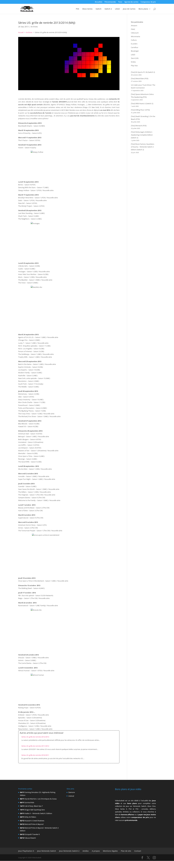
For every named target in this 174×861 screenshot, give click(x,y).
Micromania (135, 36)
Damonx (71, 792)
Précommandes (110, 2)
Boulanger (135, 51)
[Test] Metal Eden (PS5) (139, 78)
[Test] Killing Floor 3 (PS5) (140, 110)
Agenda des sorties (131, 2)
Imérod (71, 796)
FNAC (133, 29)
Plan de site (126, 851)
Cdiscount (135, 33)
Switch (98, 9)
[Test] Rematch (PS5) (138, 125)
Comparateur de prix (148, 2)
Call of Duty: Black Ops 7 (34, 806)
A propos (96, 851)
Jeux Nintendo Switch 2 (69, 851)
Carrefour (134, 47)
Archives (34, 26)
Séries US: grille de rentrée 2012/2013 (35, 737)
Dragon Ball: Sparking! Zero (35, 810)
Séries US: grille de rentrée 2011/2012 (35, 746)
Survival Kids (29, 802)
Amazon (134, 25)
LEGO (117, 9)
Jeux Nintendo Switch (46, 851)
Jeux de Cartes (129, 9)
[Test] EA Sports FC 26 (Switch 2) (143, 72)
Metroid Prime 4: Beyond (34, 824)
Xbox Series (87, 9)
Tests (120, 2)
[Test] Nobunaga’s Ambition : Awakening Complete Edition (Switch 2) (142, 135)
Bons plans (143, 9)
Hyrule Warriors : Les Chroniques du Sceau (41, 799)
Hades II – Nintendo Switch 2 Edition (38, 813)
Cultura (134, 40)
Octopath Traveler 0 (32, 834)
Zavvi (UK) (134, 58)
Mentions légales (110, 851)
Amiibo (86, 851)
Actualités (98, 2)
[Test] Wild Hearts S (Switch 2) (142, 103)
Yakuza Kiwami (30, 838)
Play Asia (134, 65)
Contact (137, 851)
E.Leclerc (134, 44)
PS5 (77, 9)
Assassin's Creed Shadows (34, 820)
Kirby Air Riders (30, 817)
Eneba (133, 62)
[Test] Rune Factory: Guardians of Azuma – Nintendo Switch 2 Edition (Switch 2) (142, 147)
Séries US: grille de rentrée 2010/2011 (35, 755)
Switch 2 (108, 9)
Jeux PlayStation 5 (26, 851)
